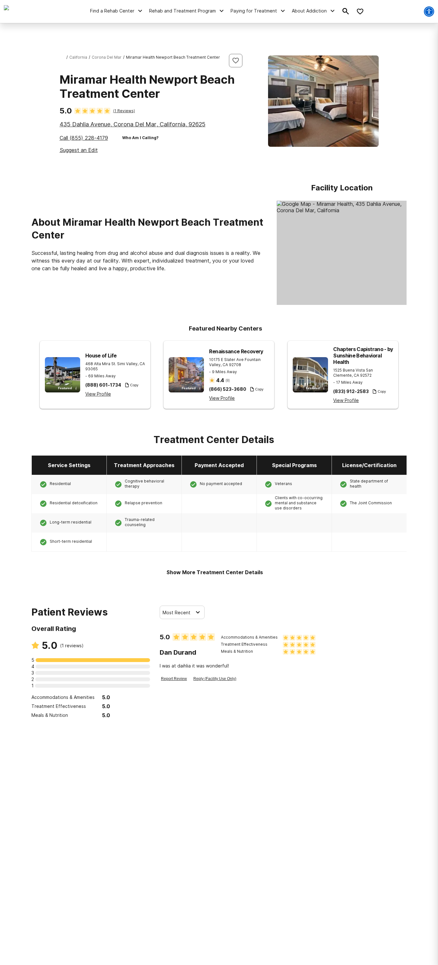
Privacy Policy (209, 957)
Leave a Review (90, 731)
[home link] (62, 57)
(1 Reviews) (124, 110)
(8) (227, 380)
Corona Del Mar (107, 57)
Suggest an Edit (79, 150)
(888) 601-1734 (103, 385)
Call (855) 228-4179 (84, 138)
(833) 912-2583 (351, 391)
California (78, 57)
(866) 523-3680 (227, 389)
